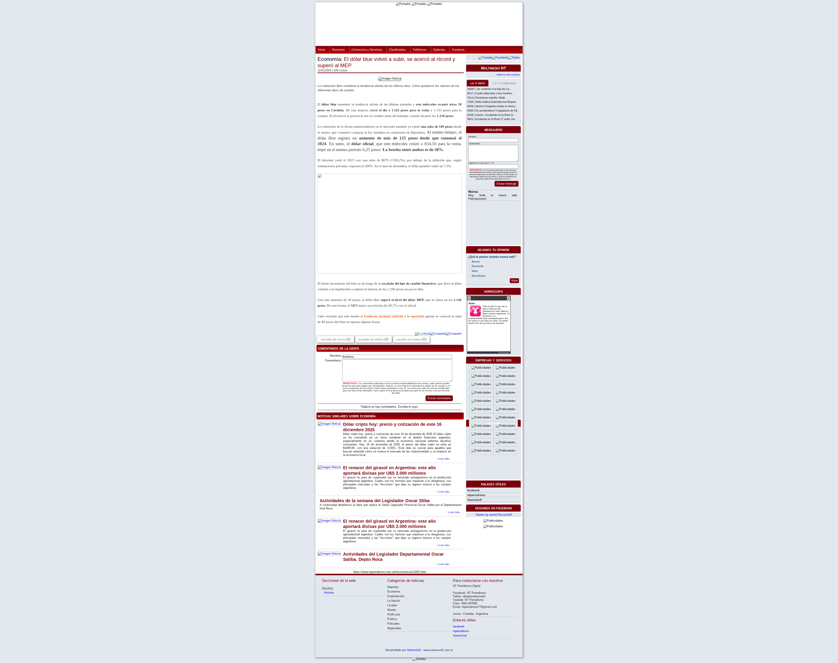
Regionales (394, 628)
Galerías (439, 49)
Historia (329, 592)
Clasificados (397, 49)
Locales (392, 605)
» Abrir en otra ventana (508, 74)
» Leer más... (444, 458)
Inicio (321, 49)
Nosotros (338, 49)
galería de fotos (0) (335, 339)
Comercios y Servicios (367, 49)
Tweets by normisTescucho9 (494, 514)
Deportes (393, 587)
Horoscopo (503, 352)
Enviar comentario (439, 398)
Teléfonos (419, 49)
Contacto (458, 49)
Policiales (393, 623)
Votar (514, 280)
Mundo (391, 609)
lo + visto (478, 83)
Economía (393, 591)
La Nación (393, 600)
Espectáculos (396, 596)
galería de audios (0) (411, 339)
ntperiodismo (476, 495)
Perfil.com (393, 614)
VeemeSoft (474, 500)
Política (392, 619)
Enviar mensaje (506, 183)
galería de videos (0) (373, 339)
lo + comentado (504, 83)
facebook (473, 490)
